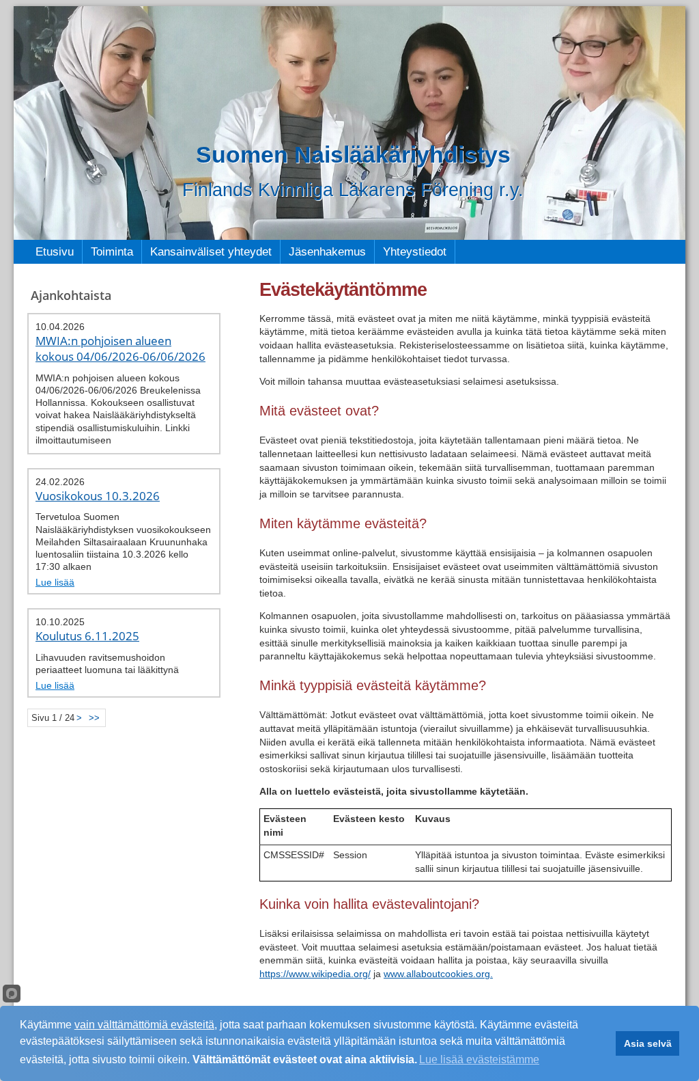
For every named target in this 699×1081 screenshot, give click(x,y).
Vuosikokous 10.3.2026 (97, 496)
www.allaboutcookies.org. (438, 973)
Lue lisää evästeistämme (479, 1059)
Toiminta (112, 251)
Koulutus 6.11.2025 (87, 636)
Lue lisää (54, 582)
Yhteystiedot (414, 251)
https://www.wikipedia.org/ (315, 973)
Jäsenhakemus (327, 251)
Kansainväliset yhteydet (211, 251)
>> (94, 718)
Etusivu (54, 251)
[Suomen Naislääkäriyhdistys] (349, 123)
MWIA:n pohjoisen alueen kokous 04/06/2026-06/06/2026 (120, 349)
